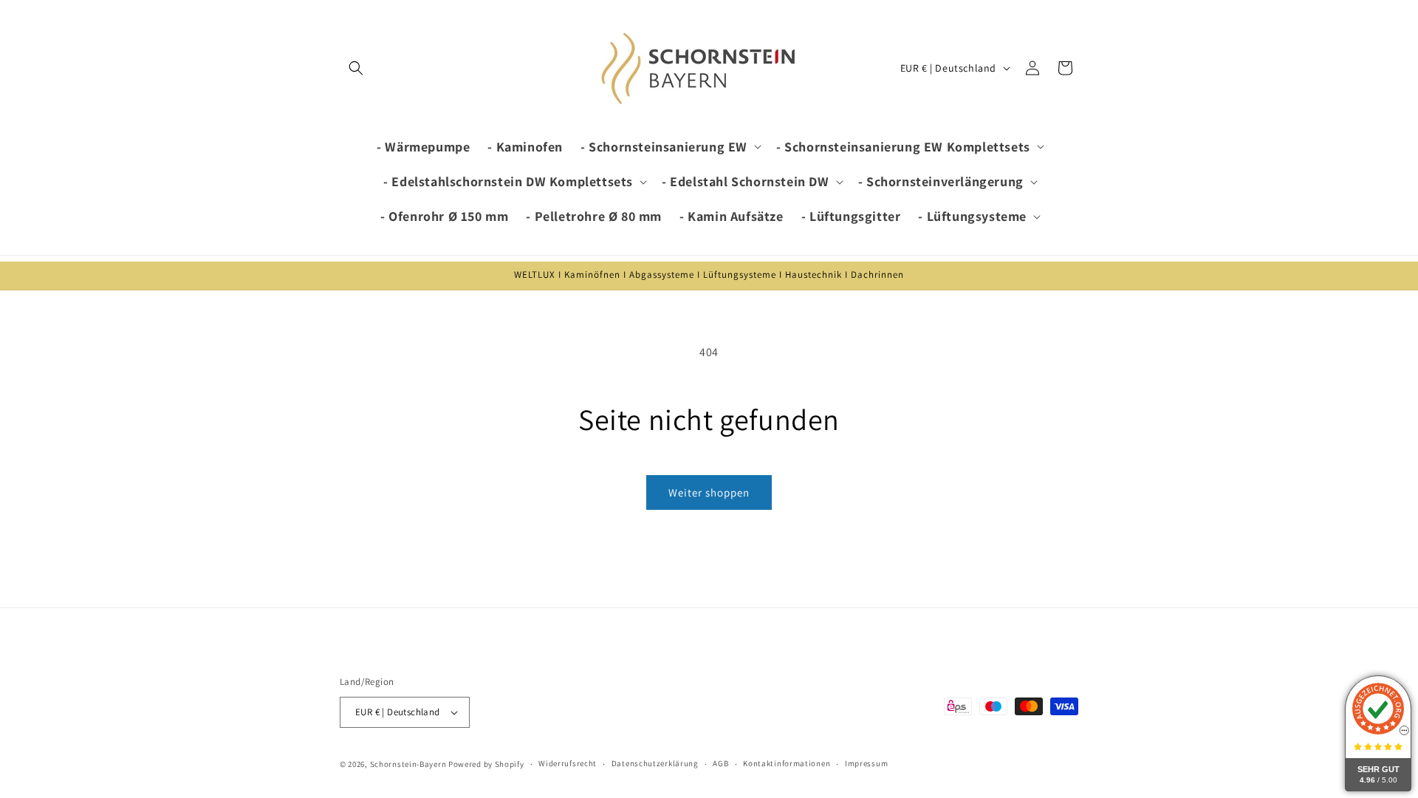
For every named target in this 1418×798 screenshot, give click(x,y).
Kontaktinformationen (786, 763)
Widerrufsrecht (567, 763)
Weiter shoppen (709, 492)
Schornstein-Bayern (408, 764)
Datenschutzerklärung (655, 763)
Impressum (866, 763)
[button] (356, 68)
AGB (720, 763)
